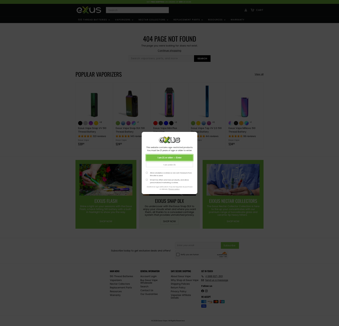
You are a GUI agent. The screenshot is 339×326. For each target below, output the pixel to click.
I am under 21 (169, 165)
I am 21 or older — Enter (170, 158)
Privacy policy (174, 189)
